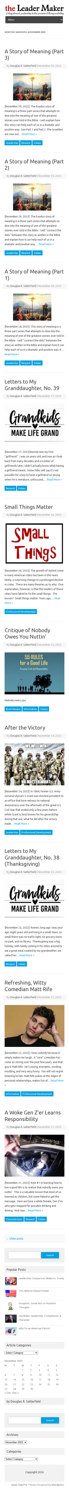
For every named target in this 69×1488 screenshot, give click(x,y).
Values (37, 142)
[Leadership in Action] (34, 14)
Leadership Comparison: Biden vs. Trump (41, 1278)
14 (14, 1379)
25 (48, 1384)
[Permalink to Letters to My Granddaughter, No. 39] (37, 447)
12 (57, 1374)
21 (14, 1384)
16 (31, 1379)
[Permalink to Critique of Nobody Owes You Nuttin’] (37, 695)
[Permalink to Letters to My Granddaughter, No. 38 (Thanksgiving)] (37, 923)
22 (23, 1384)
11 (48, 1374)
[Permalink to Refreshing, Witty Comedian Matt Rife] (37, 1048)
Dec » (15, 1392)
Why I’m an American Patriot (34, 1328)
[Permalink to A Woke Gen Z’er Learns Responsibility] (37, 1178)
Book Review (13, 709)
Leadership (12, 142)
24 (40, 1384)
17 (40, 1379)
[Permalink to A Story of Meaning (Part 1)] (34, 322)
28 (14, 1389)
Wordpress (58, 1484)
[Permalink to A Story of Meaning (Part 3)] (34, 101)
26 (57, 1384)
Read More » (29, 134)
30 (31, 1389)
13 (6, 1379)
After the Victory (25, 728)
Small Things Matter (29, 507)
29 (23, 1389)
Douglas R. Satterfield (23, 65)
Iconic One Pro (19, 1484)
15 (23, 1379)
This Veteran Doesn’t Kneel (34, 1290)
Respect (25, 142)
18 (48, 1379)
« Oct (8, 1392)
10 (40, 1374)
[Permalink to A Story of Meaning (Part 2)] (34, 211)
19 (57, 1379)
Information (30, 709)
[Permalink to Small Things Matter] (37, 566)
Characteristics (14, 1219)
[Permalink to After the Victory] (37, 786)
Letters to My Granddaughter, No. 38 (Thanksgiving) (32, 857)
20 (6, 1384)
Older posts (14, 1238)
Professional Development (21, 611)
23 (31, 1384)
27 (6, 1389)
